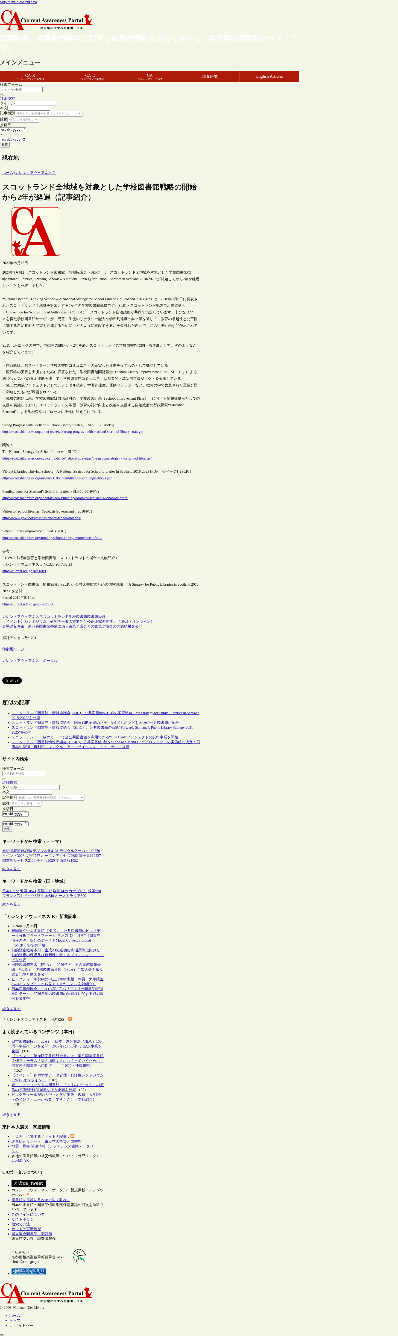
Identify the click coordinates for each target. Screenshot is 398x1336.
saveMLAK (20, 1160)
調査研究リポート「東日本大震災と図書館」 (48, 1141)
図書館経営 (96, 617)
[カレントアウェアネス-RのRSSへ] (70, 1019)
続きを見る (11, 869)
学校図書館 (78, 617)
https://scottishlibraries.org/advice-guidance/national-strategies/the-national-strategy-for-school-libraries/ (77, 458)
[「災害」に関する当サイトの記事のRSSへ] (72, 1136)
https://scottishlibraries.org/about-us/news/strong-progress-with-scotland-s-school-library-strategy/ (72, 432)
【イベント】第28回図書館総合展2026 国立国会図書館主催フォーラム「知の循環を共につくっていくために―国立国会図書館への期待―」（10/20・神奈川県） (58, 1061)
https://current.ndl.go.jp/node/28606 (28, 604)
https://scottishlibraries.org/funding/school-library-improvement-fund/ (52, 538)
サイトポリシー (24, 1219)
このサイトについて (28, 1214)
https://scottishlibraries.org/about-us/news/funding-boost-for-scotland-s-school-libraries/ (65, 498)
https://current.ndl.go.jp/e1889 (24, 571)
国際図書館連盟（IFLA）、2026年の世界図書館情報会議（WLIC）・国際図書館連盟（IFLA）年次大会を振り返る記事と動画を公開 (57, 969)
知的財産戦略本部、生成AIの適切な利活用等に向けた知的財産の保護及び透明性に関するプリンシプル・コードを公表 (58, 955)
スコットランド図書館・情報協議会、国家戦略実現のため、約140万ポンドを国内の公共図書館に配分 (95, 723)
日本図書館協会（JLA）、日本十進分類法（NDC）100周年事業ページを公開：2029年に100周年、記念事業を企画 (57, 1046)
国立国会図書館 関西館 (32, 1234)
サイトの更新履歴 (26, 1229)
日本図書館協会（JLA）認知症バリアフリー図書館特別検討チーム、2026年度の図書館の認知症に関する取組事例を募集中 (58, 993)
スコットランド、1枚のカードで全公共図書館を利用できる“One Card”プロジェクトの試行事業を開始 (95, 737)
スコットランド (56, 617)
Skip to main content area (18, 2)
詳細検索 (7, 98)
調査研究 (210, 76)
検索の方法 (21, 1224)
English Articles (269, 76)
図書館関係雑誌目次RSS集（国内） (41, 1200)
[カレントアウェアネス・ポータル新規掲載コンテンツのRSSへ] (27, 1195)
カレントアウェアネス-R (22, 617)
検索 (5, 144)
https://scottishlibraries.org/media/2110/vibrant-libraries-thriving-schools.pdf (57, 478)
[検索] (2, 95)
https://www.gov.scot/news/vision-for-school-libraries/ (41, 518)
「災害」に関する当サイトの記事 (39, 1136)
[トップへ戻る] (2, 1335)
